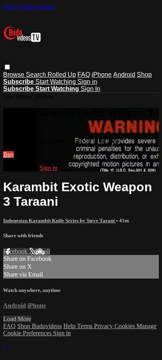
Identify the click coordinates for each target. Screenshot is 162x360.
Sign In (90, 88)
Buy (8, 154)
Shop (144, 74)
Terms (85, 326)
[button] (7, 67)
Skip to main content (28, 6)
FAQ (83, 74)
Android (124, 74)
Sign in (87, 81)
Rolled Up (62, 74)
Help (70, 326)
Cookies (125, 326)
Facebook (16, 251)
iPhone (102, 74)
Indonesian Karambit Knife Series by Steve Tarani (59, 220)
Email (42, 251)
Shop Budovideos (39, 326)
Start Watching (56, 81)
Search (37, 74)
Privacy (104, 326)
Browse (14, 74)
